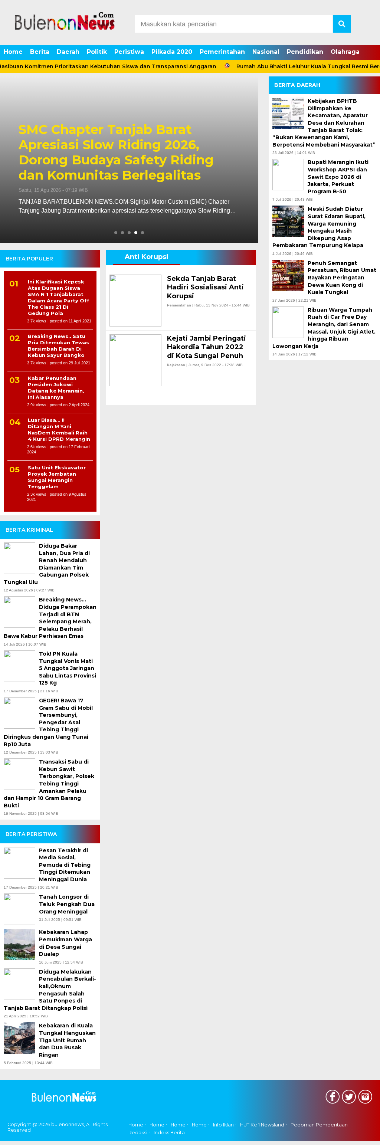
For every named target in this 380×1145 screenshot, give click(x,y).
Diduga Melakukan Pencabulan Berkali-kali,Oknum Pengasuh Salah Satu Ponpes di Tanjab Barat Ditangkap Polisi (50, 989)
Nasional (265, 51)
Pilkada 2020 (171, 51)
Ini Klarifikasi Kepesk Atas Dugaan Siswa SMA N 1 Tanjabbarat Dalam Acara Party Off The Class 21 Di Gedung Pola (58, 297)
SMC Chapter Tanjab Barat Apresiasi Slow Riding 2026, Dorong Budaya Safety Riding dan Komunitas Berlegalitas (116, 152)
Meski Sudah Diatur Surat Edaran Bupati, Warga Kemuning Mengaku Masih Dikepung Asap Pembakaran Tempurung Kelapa (319, 227)
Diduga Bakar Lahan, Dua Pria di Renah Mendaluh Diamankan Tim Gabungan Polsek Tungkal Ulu (47, 563)
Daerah (68, 51)
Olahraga (345, 51)
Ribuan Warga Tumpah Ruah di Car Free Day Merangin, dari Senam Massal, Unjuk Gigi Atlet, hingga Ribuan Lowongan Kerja (324, 328)
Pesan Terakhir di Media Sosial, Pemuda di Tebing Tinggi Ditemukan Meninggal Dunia (65, 865)
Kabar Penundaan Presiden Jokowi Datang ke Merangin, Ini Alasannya (56, 387)
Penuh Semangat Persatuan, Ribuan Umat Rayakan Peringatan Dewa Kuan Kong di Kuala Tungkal (342, 277)
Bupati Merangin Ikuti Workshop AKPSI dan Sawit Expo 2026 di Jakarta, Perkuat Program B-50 (338, 176)
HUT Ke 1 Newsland (262, 1125)
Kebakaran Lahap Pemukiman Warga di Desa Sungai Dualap (65, 943)
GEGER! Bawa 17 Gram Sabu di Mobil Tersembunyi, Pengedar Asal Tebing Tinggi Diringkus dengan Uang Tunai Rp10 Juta (48, 722)
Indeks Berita (169, 1132)
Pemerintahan (222, 51)
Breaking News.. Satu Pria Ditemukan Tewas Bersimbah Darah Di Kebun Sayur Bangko (58, 345)
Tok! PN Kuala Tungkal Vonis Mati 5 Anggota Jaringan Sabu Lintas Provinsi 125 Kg (67, 668)
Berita (39, 51)
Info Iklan (223, 1125)
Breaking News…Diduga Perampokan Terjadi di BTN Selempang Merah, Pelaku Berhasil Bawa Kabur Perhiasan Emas (50, 617)
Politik (97, 51)
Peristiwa (129, 51)
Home (13, 51)
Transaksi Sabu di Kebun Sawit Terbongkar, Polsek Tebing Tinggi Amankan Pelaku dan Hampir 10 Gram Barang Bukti (49, 783)
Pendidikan (305, 51)
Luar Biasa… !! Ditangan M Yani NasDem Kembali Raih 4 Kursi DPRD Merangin (59, 429)
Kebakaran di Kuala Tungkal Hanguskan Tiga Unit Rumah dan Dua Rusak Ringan (67, 1040)
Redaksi (137, 1132)
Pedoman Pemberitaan (319, 1125)
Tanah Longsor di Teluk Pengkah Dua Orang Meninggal (67, 904)
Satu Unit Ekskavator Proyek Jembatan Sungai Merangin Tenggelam (57, 477)
